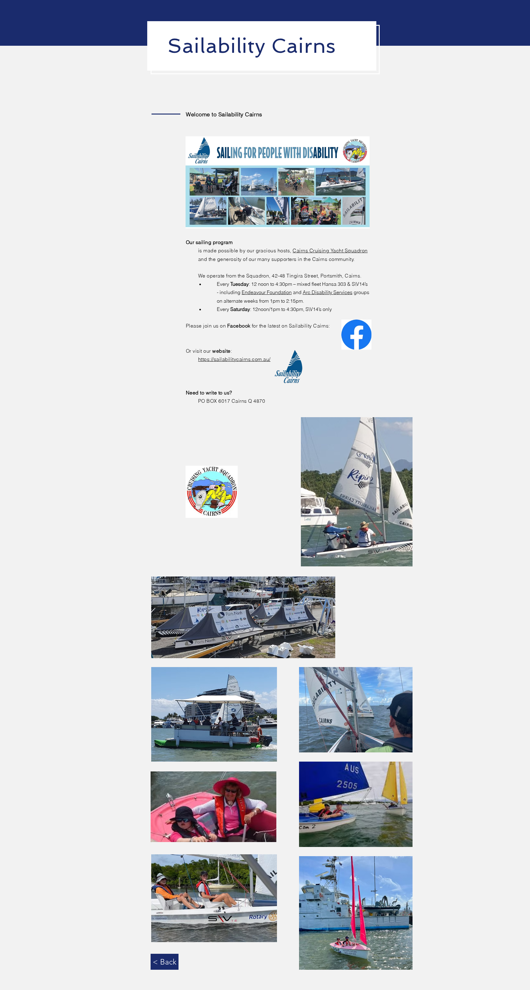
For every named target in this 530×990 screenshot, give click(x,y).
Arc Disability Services (327, 292)
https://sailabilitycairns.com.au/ (234, 359)
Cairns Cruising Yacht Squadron (330, 250)
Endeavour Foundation (267, 292)
